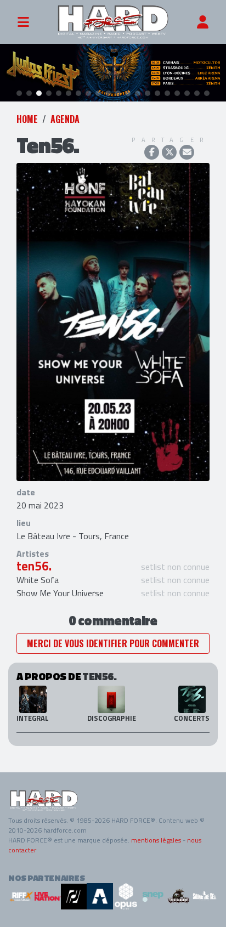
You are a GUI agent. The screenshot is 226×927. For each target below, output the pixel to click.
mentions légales (156, 840)
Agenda (65, 119)
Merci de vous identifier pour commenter (113, 643)
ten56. (34, 566)
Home (27, 119)
